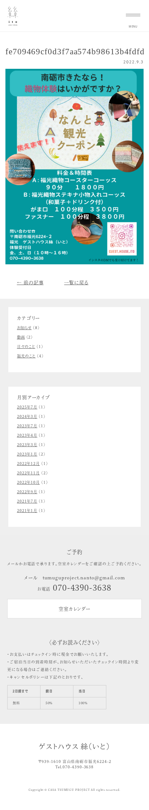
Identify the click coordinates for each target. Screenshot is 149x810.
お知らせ (24, 328)
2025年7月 (27, 407)
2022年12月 (28, 463)
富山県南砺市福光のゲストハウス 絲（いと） (12, 16)
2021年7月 (27, 501)
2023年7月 (27, 426)
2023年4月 (27, 435)
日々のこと (26, 346)
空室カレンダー (74, 609)
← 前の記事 (30, 282)
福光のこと (26, 356)
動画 (21, 337)
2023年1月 (27, 454)
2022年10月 (28, 482)
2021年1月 (27, 510)
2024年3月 (27, 416)
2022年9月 (27, 492)
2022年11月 (28, 473)
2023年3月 (27, 444)
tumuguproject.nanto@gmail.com (84, 577)
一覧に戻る (76, 282)
